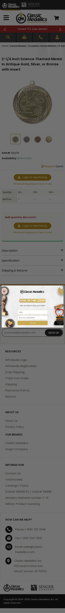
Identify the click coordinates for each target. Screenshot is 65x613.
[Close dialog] (61, 287)
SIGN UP (32, 323)
